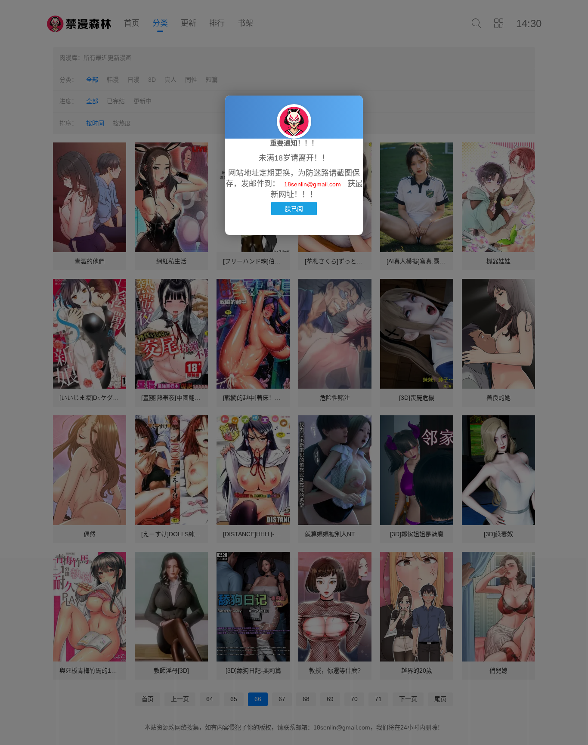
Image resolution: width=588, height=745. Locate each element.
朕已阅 (294, 208)
